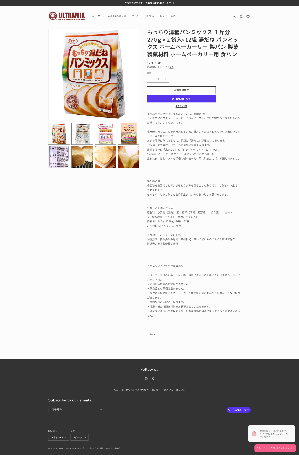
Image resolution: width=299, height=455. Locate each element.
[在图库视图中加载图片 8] (128, 157)
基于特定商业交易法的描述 (135, 390)
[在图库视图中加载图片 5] (59, 157)
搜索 (116, 390)
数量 (149, 73)
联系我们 (180, 390)
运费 (171, 67)
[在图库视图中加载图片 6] (82, 157)
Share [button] (153, 334)
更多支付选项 (181, 106)
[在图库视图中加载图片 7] (105, 157)
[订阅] (100, 409)
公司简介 (156, 390)
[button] (135, 16)
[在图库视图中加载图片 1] (59, 134)
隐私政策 (168, 390)
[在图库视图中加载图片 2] (82, 134)
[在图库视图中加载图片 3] (105, 134)
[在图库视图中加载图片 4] (128, 134)
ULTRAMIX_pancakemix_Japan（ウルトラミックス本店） (80, 448)
